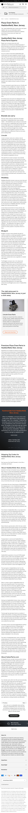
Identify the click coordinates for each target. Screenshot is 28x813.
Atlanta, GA (6, 808)
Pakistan (4, 794)
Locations (6, 18)
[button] (23, 4)
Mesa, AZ (22, 806)
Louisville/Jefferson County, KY (6, 805)
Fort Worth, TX (6, 800)
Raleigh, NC (20, 808)
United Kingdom (3, 792)
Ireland (23, 792)
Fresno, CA (13, 806)
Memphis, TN (13, 805)
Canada (8, 792)
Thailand (7, 794)
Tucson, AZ (9, 806)
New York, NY (3, 797)
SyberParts (6, 784)
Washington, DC (8, 803)
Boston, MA (18, 803)
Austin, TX (17, 799)
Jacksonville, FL (21, 799)
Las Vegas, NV (13, 803)
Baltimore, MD (21, 805)
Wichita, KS (11, 811)
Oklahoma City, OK (16, 802)
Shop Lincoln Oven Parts (10, 332)
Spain (16, 794)
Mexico (15, 792)
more (15, 811)
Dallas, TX (13, 799)
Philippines (21, 794)
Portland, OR (22, 803)
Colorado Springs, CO (11, 808)
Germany (20, 792)
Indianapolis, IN (20, 800)
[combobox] (14, 7)
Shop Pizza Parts (14, 715)
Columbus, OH (11, 800)
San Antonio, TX (4, 799)
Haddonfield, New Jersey (14, 18)
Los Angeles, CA (8, 797)
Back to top (14, 729)
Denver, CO (11, 802)
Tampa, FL (7, 811)
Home (2, 18)
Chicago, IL (12, 797)
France (10, 794)
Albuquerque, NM (5, 806)
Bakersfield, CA (3, 811)
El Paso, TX (4, 803)
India (17, 792)
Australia (12, 792)
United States (24, 791)
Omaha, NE (16, 808)
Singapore (13, 794)
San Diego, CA (10, 799)
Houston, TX (16, 797)
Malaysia (18, 794)
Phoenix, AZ (20, 797)
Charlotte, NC (16, 800)
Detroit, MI (16, 805)
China (10, 792)
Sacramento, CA (18, 806)
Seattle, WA (7, 802)
